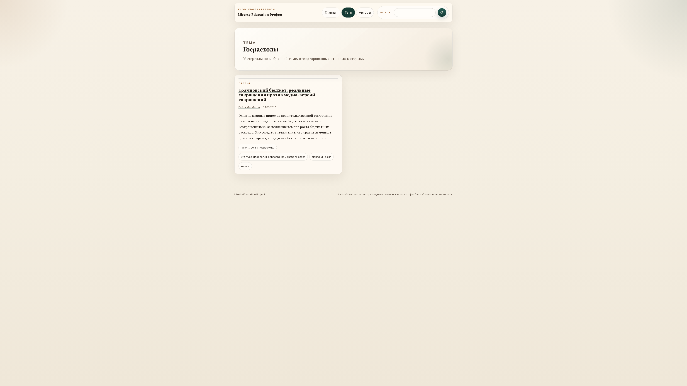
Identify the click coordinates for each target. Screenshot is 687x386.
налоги (245, 166)
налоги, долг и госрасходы (257, 147)
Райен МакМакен (249, 107)
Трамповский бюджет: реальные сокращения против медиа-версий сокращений (276, 94)
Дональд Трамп (321, 157)
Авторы (365, 12)
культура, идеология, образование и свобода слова (273, 157)
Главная (331, 12)
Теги (348, 12)
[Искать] (442, 12)
